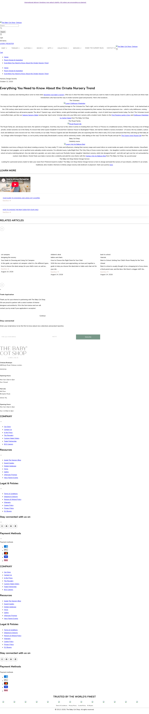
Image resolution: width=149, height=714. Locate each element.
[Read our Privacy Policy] (91, 703)
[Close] (93, 648)
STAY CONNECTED (74, 693)
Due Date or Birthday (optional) (67, 682)
